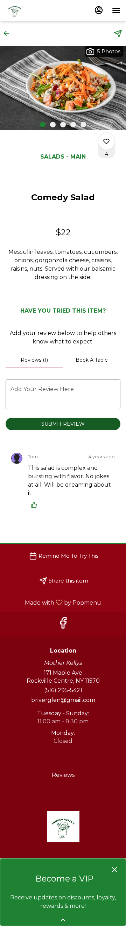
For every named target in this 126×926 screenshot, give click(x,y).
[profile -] (98, 10)
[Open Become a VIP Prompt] (63, 920)
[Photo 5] (83, 124)
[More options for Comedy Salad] (106, 141)
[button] (8, 33)
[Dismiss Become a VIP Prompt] (114, 869)
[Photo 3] (63, 124)
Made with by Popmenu (53, 602)
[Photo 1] (43, 124)
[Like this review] (35, 504)
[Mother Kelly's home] (37, 10)
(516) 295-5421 (63, 690)
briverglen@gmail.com (63, 700)
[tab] (34, 359)
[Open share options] (118, 34)
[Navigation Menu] (116, 10)
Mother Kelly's (63, 826)
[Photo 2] (53, 124)
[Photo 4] (73, 124)
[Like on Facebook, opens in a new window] (63, 625)
